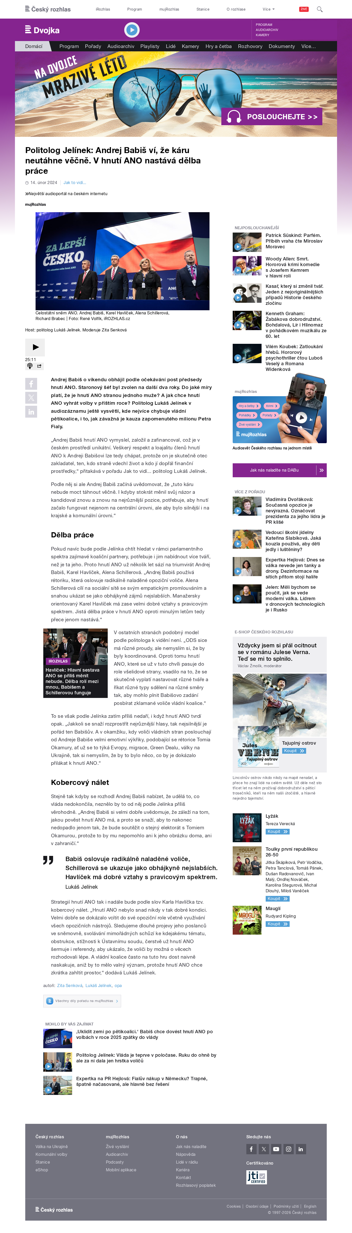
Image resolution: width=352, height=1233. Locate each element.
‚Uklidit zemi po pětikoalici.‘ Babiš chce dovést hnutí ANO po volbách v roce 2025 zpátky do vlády (144, 1034)
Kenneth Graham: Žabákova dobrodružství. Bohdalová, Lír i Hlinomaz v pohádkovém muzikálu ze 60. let (296, 325)
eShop (42, 1169)
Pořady (93, 46)
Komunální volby (51, 1154)
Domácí (34, 46)
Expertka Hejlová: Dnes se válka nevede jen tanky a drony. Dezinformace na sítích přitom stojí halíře (295, 568)
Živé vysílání (247, 424)
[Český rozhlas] (48, 9)
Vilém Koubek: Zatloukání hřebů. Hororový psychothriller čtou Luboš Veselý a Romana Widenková (294, 358)
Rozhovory (250, 46)
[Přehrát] (35, 347)
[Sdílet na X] (31, 398)
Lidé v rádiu (187, 1162)
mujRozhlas (169, 9)
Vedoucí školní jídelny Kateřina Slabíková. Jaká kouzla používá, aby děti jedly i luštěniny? (293, 541)
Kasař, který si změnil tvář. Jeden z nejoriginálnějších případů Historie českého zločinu (294, 294)
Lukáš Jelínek (99, 985)
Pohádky (245, 415)
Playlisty (150, 46)
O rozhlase (236, 9)
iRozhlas (103, 9)
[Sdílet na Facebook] (31, 384)
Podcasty (115, 1162)
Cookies (234, 1206)
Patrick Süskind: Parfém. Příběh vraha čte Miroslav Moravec (294, 241)
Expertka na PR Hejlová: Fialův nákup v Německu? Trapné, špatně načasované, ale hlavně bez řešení (141, 1081)
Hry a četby (247, 406)
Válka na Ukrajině (52, 1146)
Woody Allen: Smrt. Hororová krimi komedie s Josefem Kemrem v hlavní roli (293, 267)
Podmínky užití (286, 1206)
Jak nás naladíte (191, 1146)
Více (308, 46)
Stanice (203, 9)
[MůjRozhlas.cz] (35, 205)
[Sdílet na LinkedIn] (31, 412)
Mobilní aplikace (121, 1169)
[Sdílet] (39, 366)
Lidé (171, 46)
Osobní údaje (257, 1206)
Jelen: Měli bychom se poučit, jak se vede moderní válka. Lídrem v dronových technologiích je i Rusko (295, 598)
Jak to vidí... (75, 182)
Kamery (262, 35)
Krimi (269, 406)
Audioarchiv (267, 30)
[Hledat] (320, 9)
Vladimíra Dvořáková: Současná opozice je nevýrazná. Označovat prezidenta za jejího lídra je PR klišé (295, 511)
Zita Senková (69, 985)
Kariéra (182, 1169)
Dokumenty (282, 46)
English (310, 1206)
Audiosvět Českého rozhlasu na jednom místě (272, 448)
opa (118, 985)
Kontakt (183, 1177)
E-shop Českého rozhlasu (264, 632)
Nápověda (186, 1154)
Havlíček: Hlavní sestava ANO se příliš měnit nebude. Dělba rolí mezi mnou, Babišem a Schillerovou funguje (73, 681)
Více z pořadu (250, 492)
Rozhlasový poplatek (196, 1185)
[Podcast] (30, 366)
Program (134, 9)
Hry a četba (219, 46)
